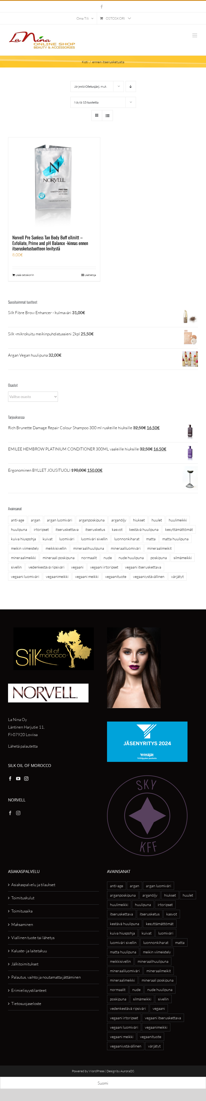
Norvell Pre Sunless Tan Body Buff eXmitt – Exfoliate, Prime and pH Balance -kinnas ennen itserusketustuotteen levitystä (50, 243)
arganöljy (118, 520)
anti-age (17, 520)
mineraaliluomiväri (126, 548)
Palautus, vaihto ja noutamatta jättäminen (46, 977)
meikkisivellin (56, 548)
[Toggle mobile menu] (195, 35)
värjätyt (177, 576)
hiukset (139, 520)
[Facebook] (10, 778)
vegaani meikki (86, 576)
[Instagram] (26, 778)
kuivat (48, 539)
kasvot (117, 529)
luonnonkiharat (126, 539)
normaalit (89, 557)
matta (151, 539)
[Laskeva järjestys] (131, 86)
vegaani (77, 567)
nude (108, 557)
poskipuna (158, 557)
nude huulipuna (131, 557)
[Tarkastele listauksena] (107, 115)
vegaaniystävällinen (148, 576)
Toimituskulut (22, 897)
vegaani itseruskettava (143, 567)
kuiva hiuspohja (23, 539)
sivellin (16, 567)
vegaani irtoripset (104, 567)
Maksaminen (22, 924)
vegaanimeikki (57, 576)
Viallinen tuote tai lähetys (32, 937)
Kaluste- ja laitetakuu (29, 950)
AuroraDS (127, 1071)
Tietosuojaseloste (26, 1003)
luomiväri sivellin (94, 539)
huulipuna (19, 529)
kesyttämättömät (179, 529)
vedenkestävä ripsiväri (46, 567)
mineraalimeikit (159, 548)
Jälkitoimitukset (24, 964)
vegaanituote (115, 576)
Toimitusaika (21, 911)
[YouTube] (18, 778)
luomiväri (66, 539)
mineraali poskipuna (59, 557)
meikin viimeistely (25, 548)
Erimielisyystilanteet (28, 990)
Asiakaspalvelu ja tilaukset (33, 884)
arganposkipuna (92, 520)
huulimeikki (178, 520)
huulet (157, 520)
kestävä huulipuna (144, 529)
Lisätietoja (90, 275)
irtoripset (41, 529)
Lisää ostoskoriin (25, 275)
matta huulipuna (175, 539)
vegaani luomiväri (25, 576)
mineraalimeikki (23, 557)
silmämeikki (183, 557)
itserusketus (95, 529)
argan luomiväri (59, 520)
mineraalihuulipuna (88, 548)
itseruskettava (67, 529)
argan (35, 520)
